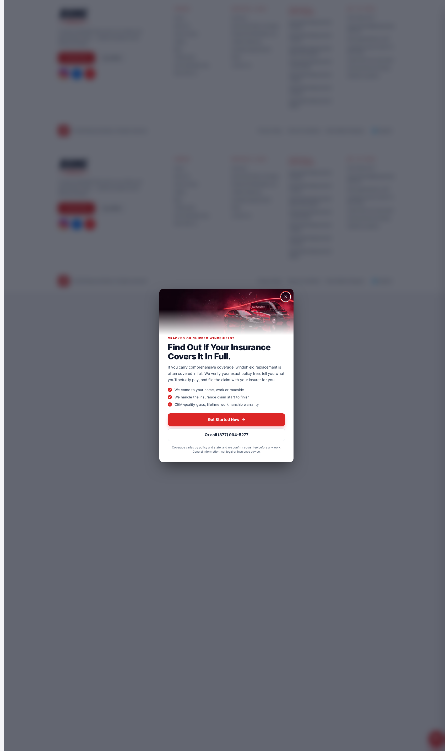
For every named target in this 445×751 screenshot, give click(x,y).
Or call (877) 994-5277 (226, 434)
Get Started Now (226, 419)
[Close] (285, 297)
